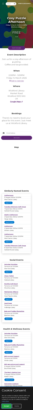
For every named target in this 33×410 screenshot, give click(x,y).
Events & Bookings (24, 3)
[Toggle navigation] (2, 3)
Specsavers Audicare (11, 384)
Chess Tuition (9, 276)
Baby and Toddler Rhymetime (14, 311)
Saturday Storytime (10, 264)
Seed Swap (8, 303)
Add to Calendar (17, 81)
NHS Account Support (11, 356)
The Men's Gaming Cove (12, 372)
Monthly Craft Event (11, 284)
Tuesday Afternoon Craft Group (15, 207)
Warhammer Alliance (11, 292)
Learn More (5, 401)
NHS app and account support (14, 364)
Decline (16, 406)
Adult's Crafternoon (11, 215)
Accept (6, 406)
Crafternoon (8, 226)
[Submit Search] (14, 3)
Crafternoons (8, 195)
